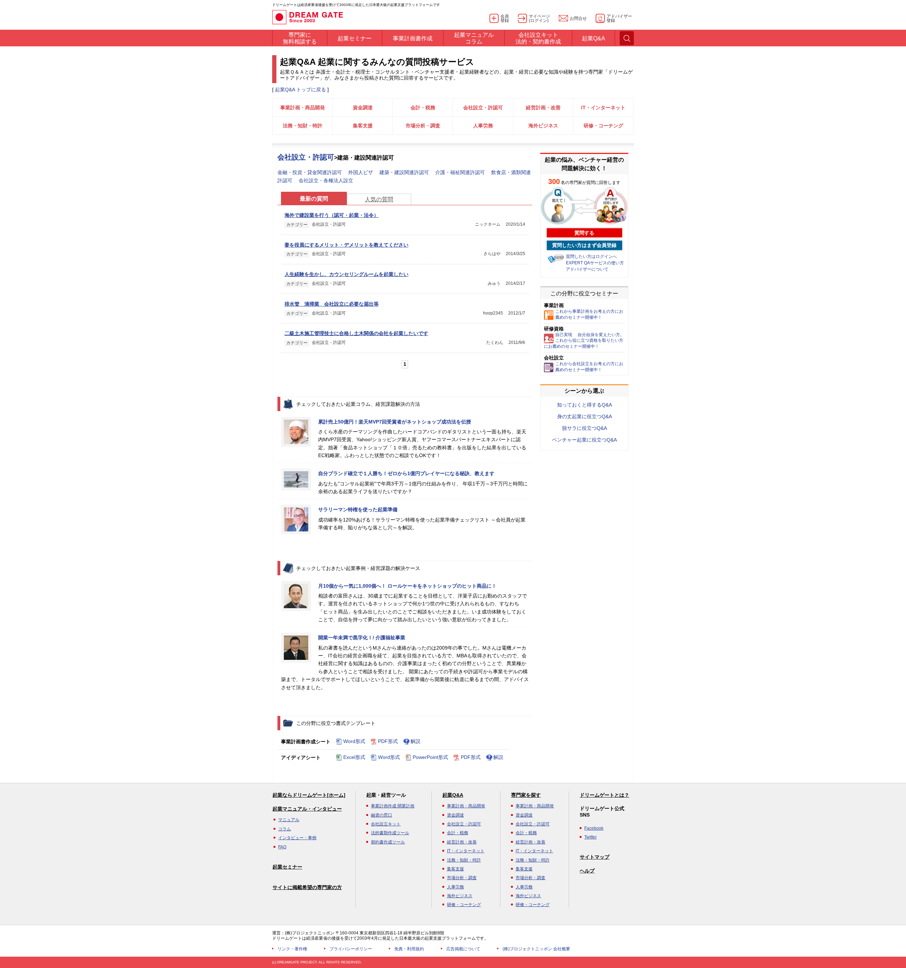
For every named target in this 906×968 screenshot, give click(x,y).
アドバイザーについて (587, 269)
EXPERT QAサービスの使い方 (595, 262)
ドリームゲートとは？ (604, 795)
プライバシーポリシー (350, 948)
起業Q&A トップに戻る (300, 89)
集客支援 (363, 125)
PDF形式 (388, 741)
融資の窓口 (381, 815)
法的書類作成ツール (390, 832)
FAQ (282, 847)
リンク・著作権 (292, 948)
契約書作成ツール (388, 842)
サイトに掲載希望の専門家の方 (307, 887)
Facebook (593, 828)
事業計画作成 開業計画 (392, 805)
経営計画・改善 (543, 107)
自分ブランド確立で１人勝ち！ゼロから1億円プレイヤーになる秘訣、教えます (406, 473)
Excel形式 (354, 757)
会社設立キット (386, 824)
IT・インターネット (603, 107)
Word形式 (354, 741)
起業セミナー (287, 867)
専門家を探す (526, 795)
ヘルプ (587, 871)
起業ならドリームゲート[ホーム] (309, 795)
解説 (415, 741)
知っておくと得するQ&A (584, 405)
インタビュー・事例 (297, 837)
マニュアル (288, 819)
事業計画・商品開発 (302, 107)
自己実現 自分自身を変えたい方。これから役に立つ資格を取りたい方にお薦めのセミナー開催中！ (584, 340)
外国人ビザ (360, 172)
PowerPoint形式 (430, 757)
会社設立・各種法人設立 (326, 180)
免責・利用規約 (409, 948)
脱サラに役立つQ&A (584, 428)
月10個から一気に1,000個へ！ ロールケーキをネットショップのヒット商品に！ (407, 586)
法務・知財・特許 (302, 125)
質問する (584, 233)
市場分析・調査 (423, 125)
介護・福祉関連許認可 (460, 172)
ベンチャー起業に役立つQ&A (584, 440)
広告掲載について (463, 948)
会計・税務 (423, 107)
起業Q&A (452, 795)
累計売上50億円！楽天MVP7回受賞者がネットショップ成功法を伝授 (394, 422)
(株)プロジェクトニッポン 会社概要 (536, 948)
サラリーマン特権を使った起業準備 (357, 509)
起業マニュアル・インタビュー (307, 809)
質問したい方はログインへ (591, 256)
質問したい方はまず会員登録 (584, 245)
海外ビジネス (543, 125)
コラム (284, 828)
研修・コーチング (603, 125)
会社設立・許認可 (483, 107)
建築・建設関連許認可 (404, 172)
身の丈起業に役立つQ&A (584, 416)
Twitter (590, 837)
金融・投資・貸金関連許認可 (309, 172)
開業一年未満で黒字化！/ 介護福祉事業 (361, 637)
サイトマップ (594, 857)
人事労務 (483, 125)
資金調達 (363, 107)
